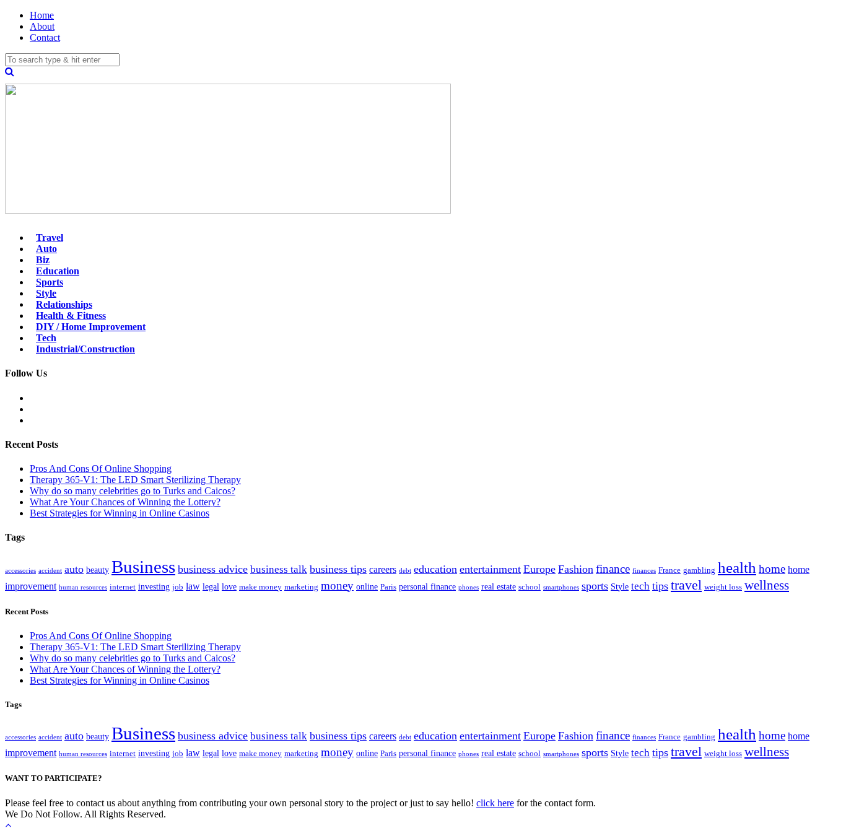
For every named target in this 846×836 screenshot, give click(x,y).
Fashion (575, 569)
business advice (213, 569)
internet (123, 587)
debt (405, 570)
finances (644, 570)
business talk (278, 569)
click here (495, 803)
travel (686, 585)
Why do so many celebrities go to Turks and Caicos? (132, 490)
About (42, 26)
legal (211, 586)
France (669, 570)
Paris (388, 587)
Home (42, 15)
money (337, 585)
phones (468, 587)
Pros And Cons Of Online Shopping (101, 468)
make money (260, 587)
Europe (539, 569)
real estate (498, 586)
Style (620, 586)
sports (595, 586)
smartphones (561, 587)
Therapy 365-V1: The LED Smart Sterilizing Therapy (135, 479)
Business (143, 567)
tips (660, 586)
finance (613, 568)
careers (382, 569)
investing (154, 586)
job (177, 587)
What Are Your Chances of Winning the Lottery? (125, 502)
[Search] (9, 71)
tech (640, 586)
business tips (338, 569)
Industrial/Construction (85, 349)
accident (50, 570)
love (229, 586)
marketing (301, 587)
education (435, 569)
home (772, 568)
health (737, 567)
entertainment (490, 569)
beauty (97, 570)
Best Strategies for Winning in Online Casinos (119, 513)
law (193, 586)
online (367, 586)
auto (74, 569)
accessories (20, 570)
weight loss (723, 587)
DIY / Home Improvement (91, 326)
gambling (699, 570)
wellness (766, 585)
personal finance (427, 586)
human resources (83, 587)
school (529, 587)
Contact (45, 37)
